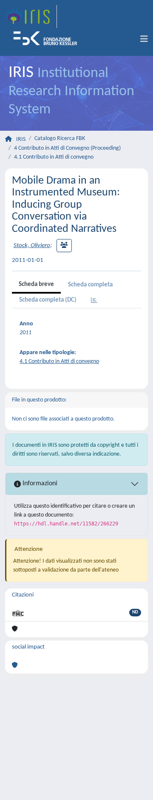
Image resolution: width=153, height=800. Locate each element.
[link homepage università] (48, 39)
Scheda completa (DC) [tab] (47, 300)
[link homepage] (31, 16)
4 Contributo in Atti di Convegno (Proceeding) (67, 148)
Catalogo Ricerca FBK (59, 138)
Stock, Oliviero (32, 245)
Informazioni (39, 483)
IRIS (21, 139)
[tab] (94, 301)
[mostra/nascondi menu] (144, 39)
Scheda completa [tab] (90, 285)
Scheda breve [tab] (36, 284)
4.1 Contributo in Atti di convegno (54, 157)
